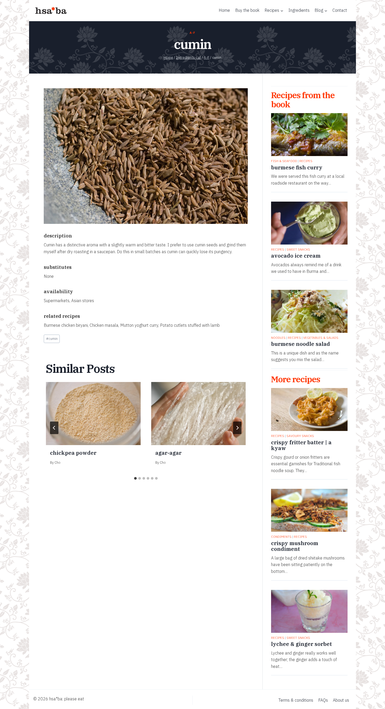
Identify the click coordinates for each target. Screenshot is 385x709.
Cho (57, 462)
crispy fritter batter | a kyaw (301, 445)
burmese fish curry (296, 167)
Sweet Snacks (298, 249)
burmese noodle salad (300, 344)
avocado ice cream (296, 256)
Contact (339, 10)
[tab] (135, 478)
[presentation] (93, 413)
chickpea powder (73, 452)
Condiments (281, 537)
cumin (52, 338)
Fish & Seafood (284, 161)
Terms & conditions (295, 700)
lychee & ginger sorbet (301, 644)
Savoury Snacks (300, 436)
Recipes (305, 161)
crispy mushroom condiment (294, 546)
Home (224, 10)
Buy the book (247, 10)
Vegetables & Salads (320, 338)
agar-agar (168, 452)
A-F (192, 33)
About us (341, 700)
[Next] (237, 428)
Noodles (278, 338)
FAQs (323, 700)
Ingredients (299, 10)
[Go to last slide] (54, 428)
